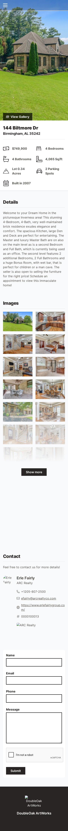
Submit (16, 771)
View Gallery (20, 117)
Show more (34, 472)
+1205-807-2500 (33, 591)
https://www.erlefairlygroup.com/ (43, 607)
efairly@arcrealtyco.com (38, 598)
